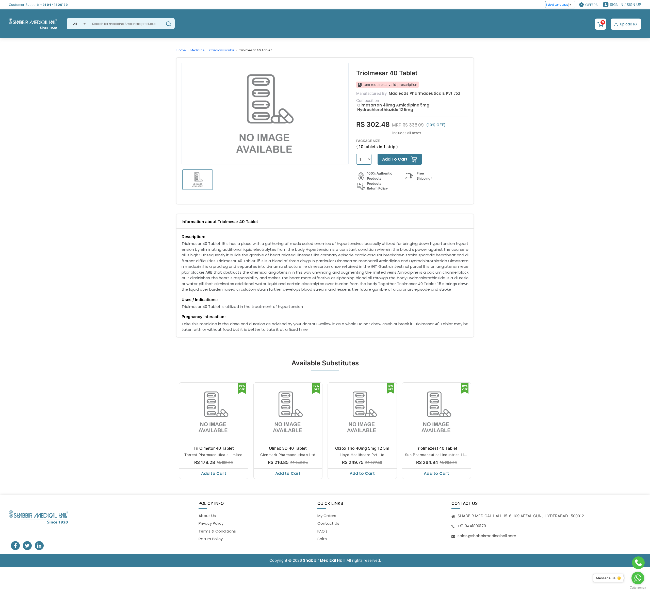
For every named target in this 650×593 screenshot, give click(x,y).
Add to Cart (213, 473)
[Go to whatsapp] (637, 578)
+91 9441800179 (54, 4)
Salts (322, 538)
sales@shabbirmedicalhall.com (487, 535)
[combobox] (77, 23)
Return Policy (211, 538)
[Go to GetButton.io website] (638, 587)
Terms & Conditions (217, 531)
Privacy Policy (211, 523)
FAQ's (322, 531)
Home (181, 50)
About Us (207, 515)
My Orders (326, 515)
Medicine (197, 50)
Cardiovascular (221, 50)
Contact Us (328, 523)
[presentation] (177, 429)
